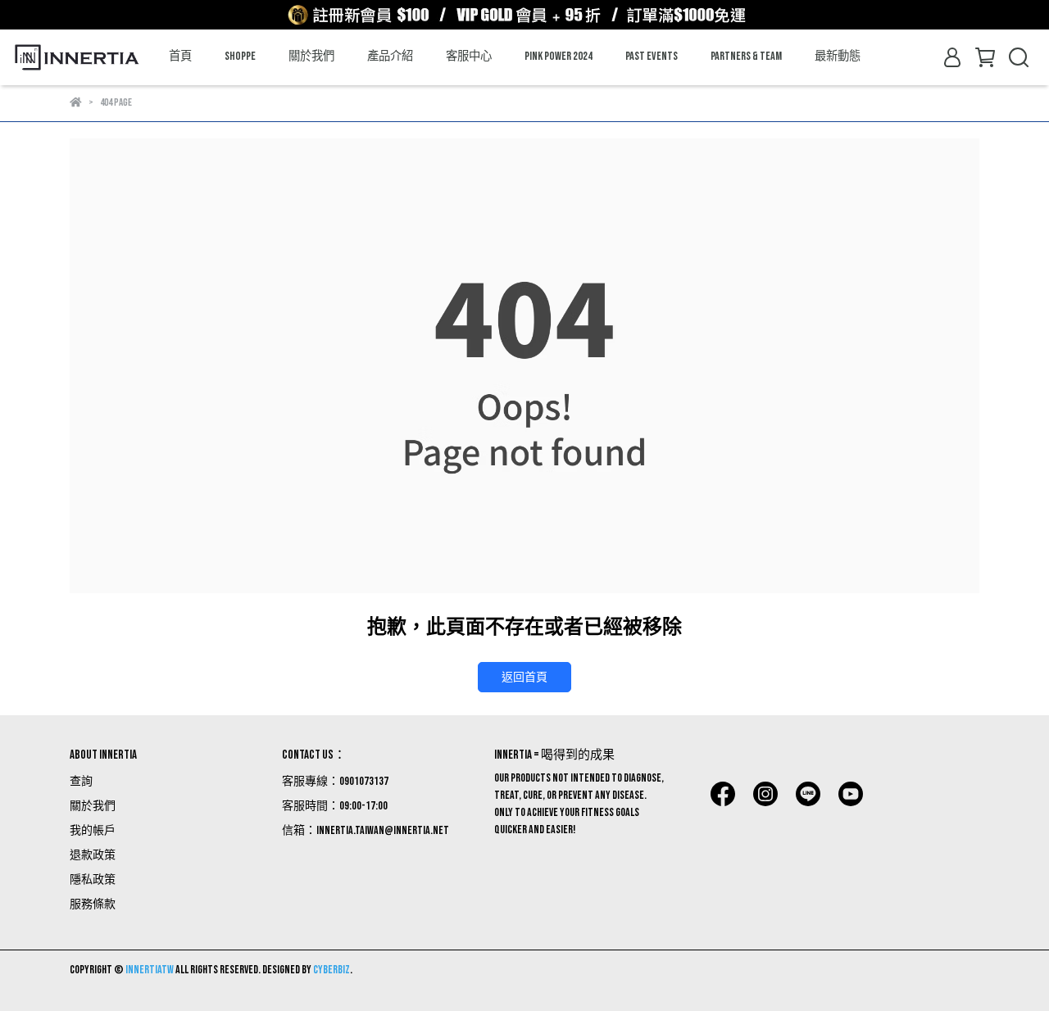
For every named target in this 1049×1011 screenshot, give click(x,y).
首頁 (180, 56)
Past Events (651, 56)
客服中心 (469, 56)
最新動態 (838, 56)
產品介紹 (390, 56)
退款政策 (93, 855)
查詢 (81, 781)
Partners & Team (746, 56)
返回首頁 (524, 677)
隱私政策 (93, 879)
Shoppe (240, 56)
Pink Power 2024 (558, 56)
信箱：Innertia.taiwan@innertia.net (365, 830)
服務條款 (93, 904)
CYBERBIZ (331, 970)
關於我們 (311, 56)
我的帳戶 (93, 830)
